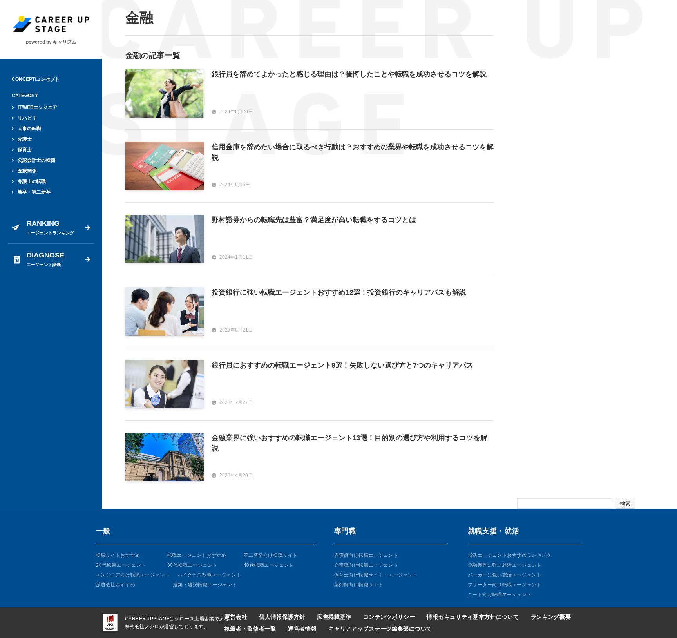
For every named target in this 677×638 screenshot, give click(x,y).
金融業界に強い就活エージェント (505, 565)
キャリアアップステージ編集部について (380, 628)
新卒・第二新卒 (34, 192)
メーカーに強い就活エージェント (505, 575)
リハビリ (27, 118)
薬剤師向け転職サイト (359, 584)
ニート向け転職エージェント (500, 594)
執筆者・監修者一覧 (250, 628)
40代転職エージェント (269, 565)
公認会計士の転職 (36, 160)
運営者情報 (302, 628)
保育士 (25, 149)
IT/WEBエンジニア (37, 107)
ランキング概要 (551, 617)
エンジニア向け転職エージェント (133, 575)
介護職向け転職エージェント (366, 565)
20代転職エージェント (121, 565)
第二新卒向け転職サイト (271, 555)
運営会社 (236, 617)
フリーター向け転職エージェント (505, 584)
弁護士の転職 (32, 181)
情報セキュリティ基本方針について (473, 617)
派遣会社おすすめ (116, 584)
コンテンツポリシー (389, 617)
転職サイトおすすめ (118, 555)
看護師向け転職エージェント (366, 555)
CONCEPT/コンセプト (36, 79)
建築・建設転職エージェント (205, 584)
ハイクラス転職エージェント (209, 575)
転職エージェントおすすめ (196, 555)
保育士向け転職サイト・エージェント (376, 575)
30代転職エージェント (192, 565)
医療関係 (27, 171)
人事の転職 (29, 128)
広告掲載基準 (334, 617)
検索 (625, 503)
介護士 (25, 139)
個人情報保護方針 (282, 617)
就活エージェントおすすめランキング (510, 555)
